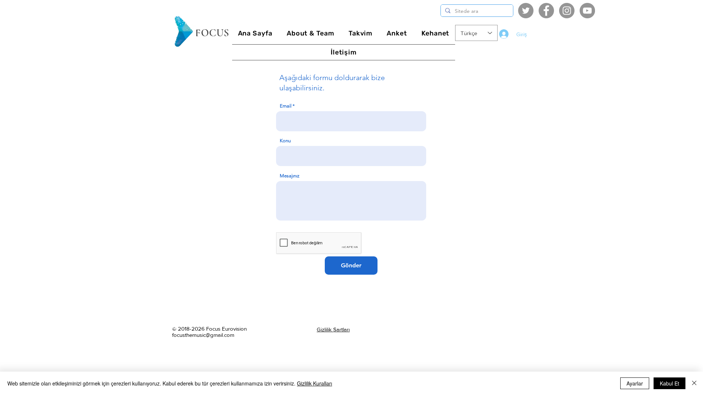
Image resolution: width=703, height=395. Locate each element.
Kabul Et (669, 383)
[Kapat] (694, 383)
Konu (285, 140)
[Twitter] (525, 10)
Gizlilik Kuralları (314, 383)
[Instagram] (566, 10)
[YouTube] (587, 10)
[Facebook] (546, 10)
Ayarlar (634, 383)
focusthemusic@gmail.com (203, 335)
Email (285, 106)
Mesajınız (290, 175)
